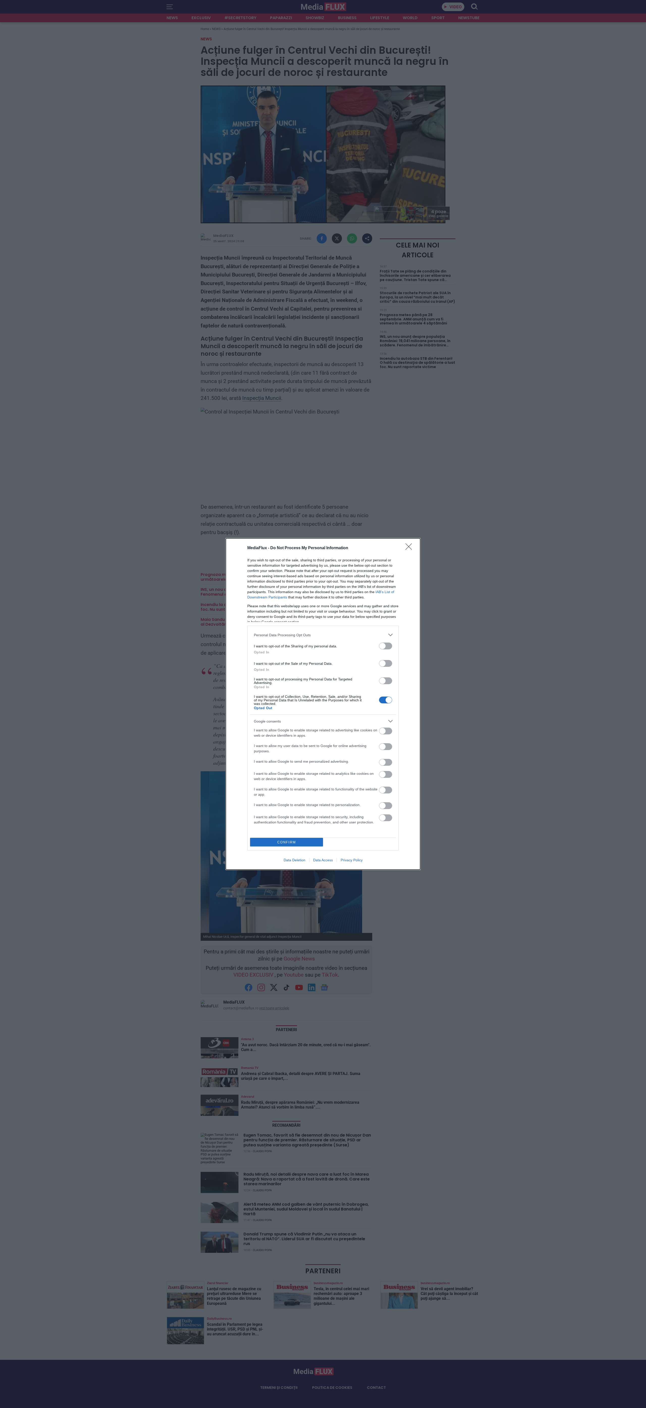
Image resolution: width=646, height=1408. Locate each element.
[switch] (385, 646)
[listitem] (323, 635)
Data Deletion (294, 860)
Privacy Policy (352, 860)
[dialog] (323, 704)
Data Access (323, 860)
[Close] (410, 548)
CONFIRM (286, 842)
